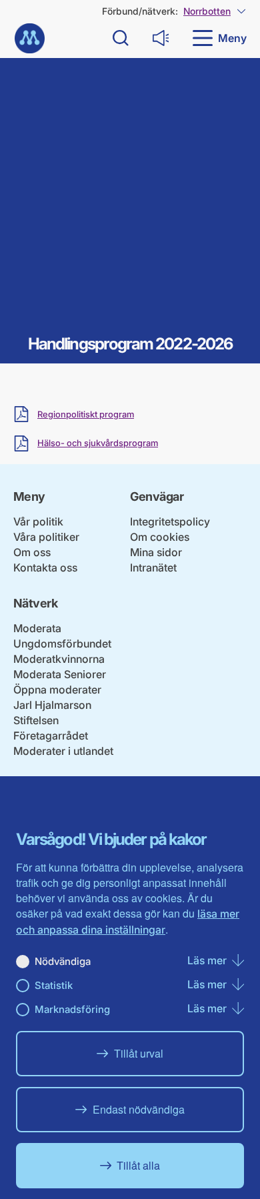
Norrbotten (207, 11)
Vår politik (38, 521)
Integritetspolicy (170, 521)
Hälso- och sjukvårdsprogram (97, 443)
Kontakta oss (45, 567)
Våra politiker (46, 536)
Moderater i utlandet (63, 751)
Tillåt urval (138, 1053)
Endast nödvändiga (139, 1109)
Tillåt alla (138, 1165)
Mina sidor (156, 552)
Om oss (32, 552)
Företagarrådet (50, 735)
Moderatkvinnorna (59, 659)
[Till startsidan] (30, 38)
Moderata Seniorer (59, 674)
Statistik (54, 985)
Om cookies (159, 536)
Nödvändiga (63, 961)
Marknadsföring (72, 1009)
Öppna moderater (57, 689)
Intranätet (153, 567)
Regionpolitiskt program (85, 414)
